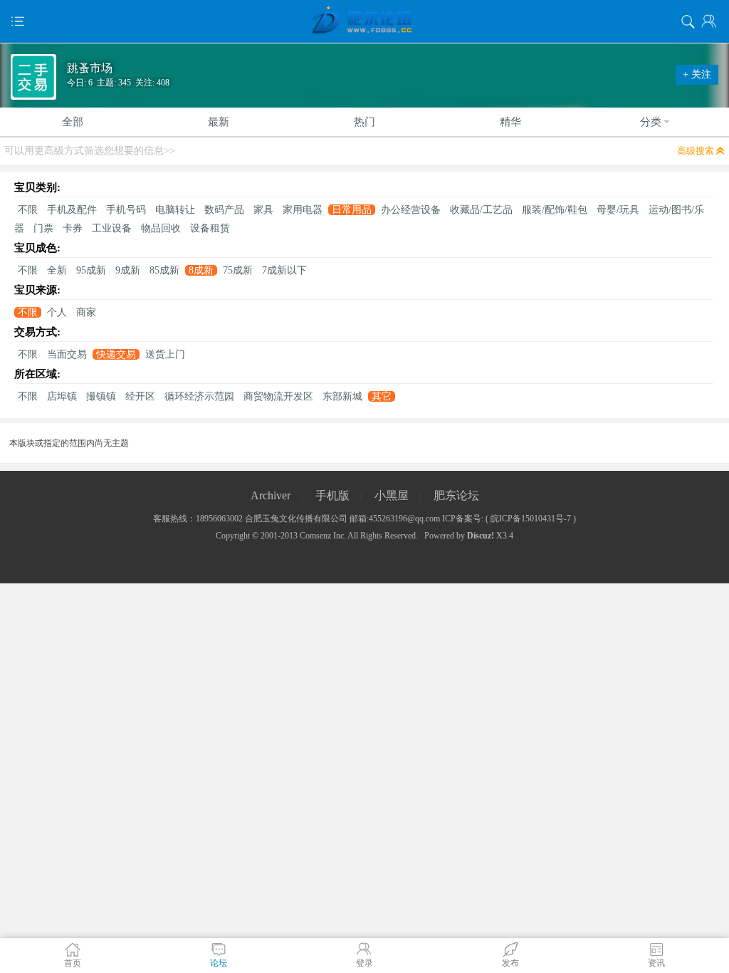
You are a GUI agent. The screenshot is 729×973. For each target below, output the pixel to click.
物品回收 (161, 228)
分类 (650, 122)
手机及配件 (72, 209)
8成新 (201, 270)
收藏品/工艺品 (481, 209)
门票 (43, 228)
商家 (86, 312)
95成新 (91, 270)
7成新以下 (284, 270)
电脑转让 (175, 209)
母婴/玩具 (618, 209)
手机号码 (126, 209)
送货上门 (165, 354)
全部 (72, 122)
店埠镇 (62, 396)
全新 (57, 270)
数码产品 (224, 209)
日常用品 (352, 209)
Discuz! (480, 536)
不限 (28, 209)
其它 (382, 396)
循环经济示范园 (199, 396)
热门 (364, 122)
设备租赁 (210, 228)
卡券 (73, 228)
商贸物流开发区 (278, 396)
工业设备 (112, 228)
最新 (218, 122)
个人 (57, 312)
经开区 (140, 396)
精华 (510, 122)
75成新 (238, 270)
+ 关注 (697, 74)
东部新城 (342, 396)
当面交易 (67, 354)
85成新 (164, 270)
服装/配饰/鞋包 (554, 209)
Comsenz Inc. (323, 536)
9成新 (127, 270)
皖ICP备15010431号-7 (531, 519)
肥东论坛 (456, 495)
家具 (263, 209)
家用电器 (302, 209)
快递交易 (116, 354)
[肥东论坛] (364, 21)
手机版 (332, 495)
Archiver (270, 495)
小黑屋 (391, 495)
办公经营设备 (411, 209)
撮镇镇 (101, 396)
